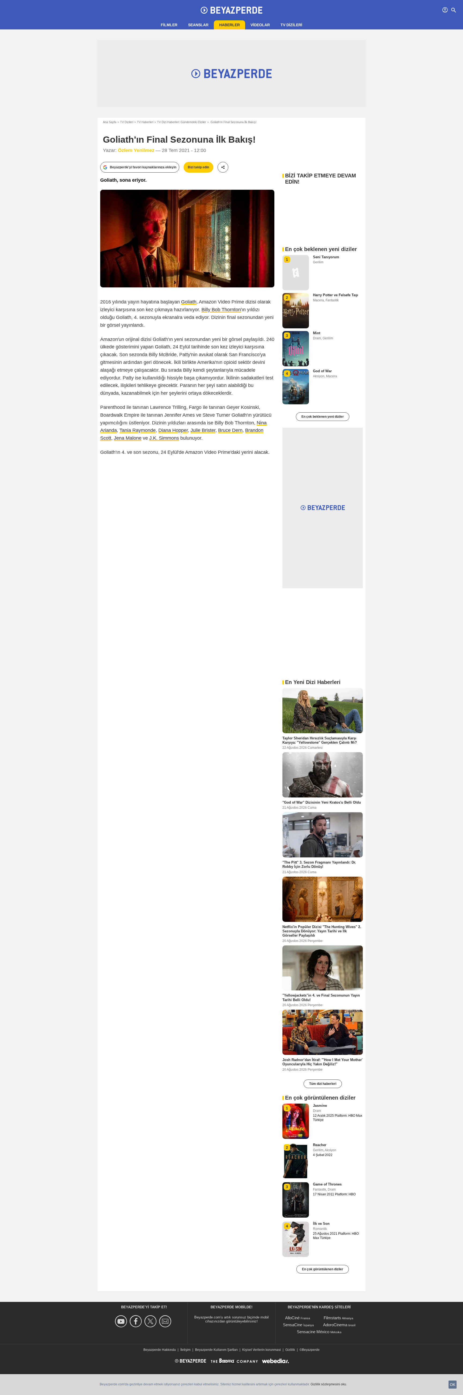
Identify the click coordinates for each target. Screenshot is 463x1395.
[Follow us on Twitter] (151, 1321)
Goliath (188, 302)
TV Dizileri (126, 122)
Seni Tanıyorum (326, 257)
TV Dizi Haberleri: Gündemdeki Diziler (181, 122)
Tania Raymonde (138, 430)
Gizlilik (290, 1350)
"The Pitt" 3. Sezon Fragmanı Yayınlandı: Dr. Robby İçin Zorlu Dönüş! (319, 864)
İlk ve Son (321, 1224)
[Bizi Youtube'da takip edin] (122, 1321)
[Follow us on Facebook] (136, 1321)
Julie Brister (203, 430)
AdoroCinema (335, 1324)
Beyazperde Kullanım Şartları (216, 1350)
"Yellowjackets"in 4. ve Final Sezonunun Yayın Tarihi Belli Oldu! (321, 997)
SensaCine (292, 1324)
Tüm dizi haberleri (322, 1084)
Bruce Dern (230, 430)
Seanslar (198, 25)
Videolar (260, 25)
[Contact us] (166, 1321)
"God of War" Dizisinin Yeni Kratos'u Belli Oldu (321, 802)
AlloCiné (292, 1318)
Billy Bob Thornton (221, 309)
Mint (316, 333)
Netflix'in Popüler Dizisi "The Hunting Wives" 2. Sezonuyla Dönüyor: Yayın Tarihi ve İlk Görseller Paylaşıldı (321, 931)
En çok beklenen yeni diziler (322, 417)
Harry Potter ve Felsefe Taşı (335, 295)
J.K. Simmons (164, 438)
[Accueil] (231, 10)
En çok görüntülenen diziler (322, 1269)
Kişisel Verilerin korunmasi (261, 1350)
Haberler (229, 25)
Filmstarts (332, 1318)
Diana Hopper (173, 430)
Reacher (319, 1145)
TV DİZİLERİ (291, 25)
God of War (322, 371)
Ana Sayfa (109, 122)
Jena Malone (127, 438)
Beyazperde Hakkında (159, 1350)
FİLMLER (169, 25)
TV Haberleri (145, 122)
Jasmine (320, 1106)
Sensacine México (313, 1331)
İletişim (185, 1350)
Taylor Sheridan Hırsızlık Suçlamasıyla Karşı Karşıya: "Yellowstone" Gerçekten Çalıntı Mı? (319, 740)
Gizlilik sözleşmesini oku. (329, 1384)
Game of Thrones (327, 1184)
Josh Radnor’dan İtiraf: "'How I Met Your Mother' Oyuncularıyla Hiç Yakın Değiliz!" (322, 1062)
